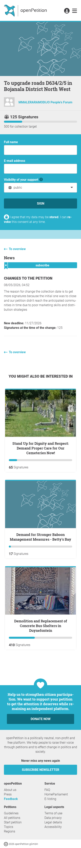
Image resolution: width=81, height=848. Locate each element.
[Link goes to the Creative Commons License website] (6, 844)
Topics (8, 827)
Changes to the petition (28, 278)
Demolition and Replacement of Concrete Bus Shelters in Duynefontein (40, 626)
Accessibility (53, 827)
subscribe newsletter (40, 770)
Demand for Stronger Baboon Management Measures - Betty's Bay (40, 537)
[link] (74, 11)
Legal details (53, 822)
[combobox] (40, 188)
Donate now (41, 719)
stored (53, 217)
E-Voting (50, 799)
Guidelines (11, 813)
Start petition (13, 822)
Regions (9, 831)
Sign (40, 203)
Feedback (11, 799)
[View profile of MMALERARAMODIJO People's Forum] (9, 104)
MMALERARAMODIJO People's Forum (45, 102)
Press (8, 794)
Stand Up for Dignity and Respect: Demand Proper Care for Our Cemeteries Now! (40, 448)
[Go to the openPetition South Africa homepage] (26, 10)
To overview (17, 249)
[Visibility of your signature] (41, 180)
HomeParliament (56, 794)
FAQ (47, 790)
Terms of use (53, 813)
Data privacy (53, 818)
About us (10, 790)
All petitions (12, 818)
